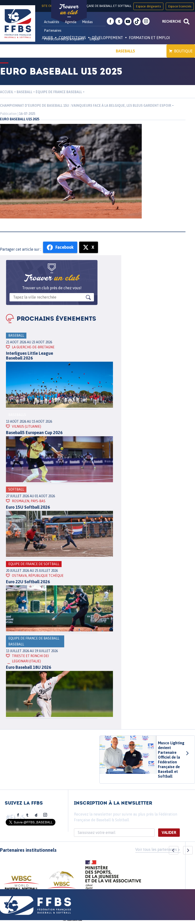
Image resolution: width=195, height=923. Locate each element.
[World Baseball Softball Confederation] (21, 885)
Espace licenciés (179, 6)
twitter (118, 21)
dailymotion (36, 815)
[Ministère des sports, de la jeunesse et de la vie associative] (113, 876)
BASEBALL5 (125, 51)
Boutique (183, 51)
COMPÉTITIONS (72, 38)
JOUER (47, 38)
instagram (146, 21)
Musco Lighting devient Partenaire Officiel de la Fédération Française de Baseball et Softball (171, 759)
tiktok (137, 21)
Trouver (69, 9)
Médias (87, 22)
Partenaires (52, 30)
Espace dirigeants (148, 6)
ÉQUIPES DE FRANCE (64, 51)
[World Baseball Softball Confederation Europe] (61, 882)
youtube (128, 21)
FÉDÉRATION (99, 51)
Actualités (51, 22)
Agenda (70, 22)
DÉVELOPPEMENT (107, 38)
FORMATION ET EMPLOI (149, 38)
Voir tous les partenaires (156, 849)
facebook (110, 21)
